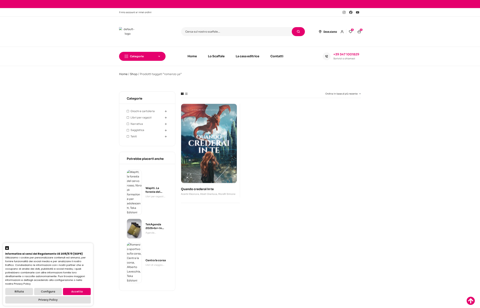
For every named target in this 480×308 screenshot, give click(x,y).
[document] (240, 154)
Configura (48, 291)
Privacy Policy (48, 300)
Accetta (77, 291)
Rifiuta (19, 291)
